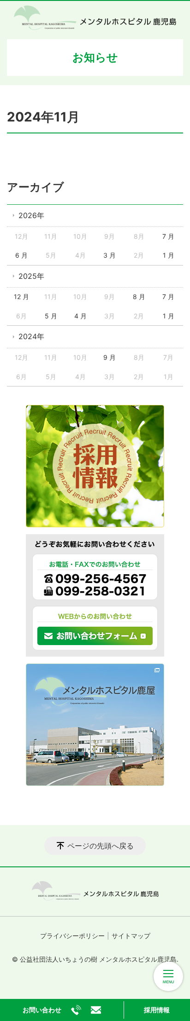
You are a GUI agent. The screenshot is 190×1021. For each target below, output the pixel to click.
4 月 (80, 316)
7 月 (168, 236)
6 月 (21, 255)
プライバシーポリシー (72, 936)
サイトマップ (131, 936)
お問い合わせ (42, 1010)
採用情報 (157, 1010)
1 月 (168, 255)
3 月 (109, 255)
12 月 (21, 296)
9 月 (109, 357)
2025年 (31, 276)
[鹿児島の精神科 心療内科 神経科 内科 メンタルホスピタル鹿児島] (95, 18)
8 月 (139, 296)
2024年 (31, 336)
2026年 (31, 215)
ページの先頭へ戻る (100, 845)
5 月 (51, 316)
